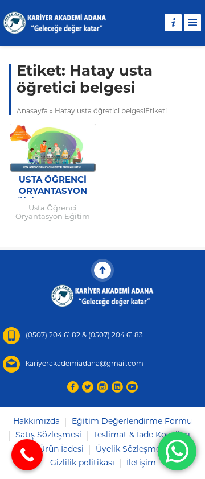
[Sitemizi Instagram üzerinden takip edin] (102, 387)
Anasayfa (32, 111)
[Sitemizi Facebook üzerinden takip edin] (73, 387)
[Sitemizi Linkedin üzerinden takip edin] (117, 387)
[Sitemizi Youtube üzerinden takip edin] (132, 387)
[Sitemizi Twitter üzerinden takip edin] (87, 387)
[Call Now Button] (27, 454)
